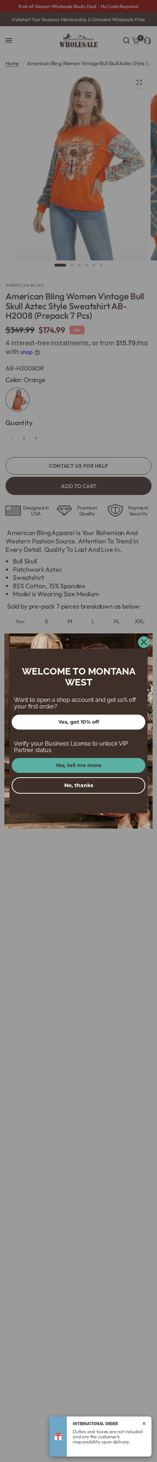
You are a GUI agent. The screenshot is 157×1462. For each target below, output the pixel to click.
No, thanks (78, 785)
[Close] (144, 642)
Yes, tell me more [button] (78, 765)
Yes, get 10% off (78, 722)
